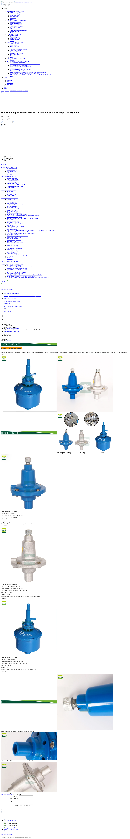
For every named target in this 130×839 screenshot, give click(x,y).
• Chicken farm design (15, 14)
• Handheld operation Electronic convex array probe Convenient (25, 64)
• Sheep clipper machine (15, 50)
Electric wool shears (11, 207)
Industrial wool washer (12, 211)
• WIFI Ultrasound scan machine (17, 62)
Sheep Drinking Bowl (12, 249)
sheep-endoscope (11, 252)
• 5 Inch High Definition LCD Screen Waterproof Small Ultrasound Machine (28, 72)
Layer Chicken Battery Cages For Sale (13, 306)
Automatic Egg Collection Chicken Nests (13, 301)
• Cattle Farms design (15, 15)
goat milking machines (12, 253)
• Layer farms (13, 18)
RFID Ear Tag (10, 256)
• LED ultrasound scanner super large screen (20, 65)
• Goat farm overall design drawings (18, 49)
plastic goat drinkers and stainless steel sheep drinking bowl (21, 233)
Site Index (34, 837)
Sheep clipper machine (12, 206)
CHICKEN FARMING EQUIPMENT (10, 176)
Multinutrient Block (11, 241)
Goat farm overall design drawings (15, 204)
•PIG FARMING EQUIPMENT (14, 34)
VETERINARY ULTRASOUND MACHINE (12, 264)
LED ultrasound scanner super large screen (17, 268)
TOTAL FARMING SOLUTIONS (9, 167)
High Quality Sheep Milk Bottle (14, 248)
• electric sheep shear (15, 46)
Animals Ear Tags (11, 199)
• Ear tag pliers (13, 45)
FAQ (5, 87)
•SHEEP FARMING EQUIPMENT (15, 42)
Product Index (40, 837)
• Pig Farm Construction (15, 12)
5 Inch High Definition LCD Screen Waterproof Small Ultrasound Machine (24, 275)
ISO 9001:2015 (47, 837)
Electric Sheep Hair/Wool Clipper (15, 242)
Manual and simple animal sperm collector (17, 214)
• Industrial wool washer (15, 56)
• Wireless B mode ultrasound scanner (19, 70)
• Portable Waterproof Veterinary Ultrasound (20, 66)
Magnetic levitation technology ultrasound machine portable (21, 276)
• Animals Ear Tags (14, 43)
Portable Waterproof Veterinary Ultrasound (17, 269)
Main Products (4, 164)
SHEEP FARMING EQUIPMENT (9, 198)
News (5, 79)
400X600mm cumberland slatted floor (16, 223)
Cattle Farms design (11, 171)
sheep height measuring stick (13, 250)
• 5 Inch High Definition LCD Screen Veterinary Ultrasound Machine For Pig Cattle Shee (31, 74)
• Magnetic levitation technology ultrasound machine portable (24, 73)
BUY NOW (10, 340)
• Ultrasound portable (15, 68)
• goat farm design (14, 16)
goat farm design (11, 172)
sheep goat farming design (13, 227)
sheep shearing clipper (12, 203)
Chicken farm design (11, 170)
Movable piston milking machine (14, 213)
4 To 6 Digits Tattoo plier (13, 221)
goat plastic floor (11, 225)
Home (5, 8)
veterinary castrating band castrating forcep (17, 255)
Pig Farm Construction (12, 168)
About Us (6, 77)
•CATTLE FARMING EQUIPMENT (16, 58)
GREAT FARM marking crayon (14, 217)
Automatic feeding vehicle (13, 208)
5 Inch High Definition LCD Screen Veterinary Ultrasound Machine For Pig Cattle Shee (28, 277)
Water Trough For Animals (13, 222)
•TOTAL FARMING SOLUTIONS (15, 11)
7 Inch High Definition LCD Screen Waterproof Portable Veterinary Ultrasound (22, 296)
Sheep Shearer (10, 244)
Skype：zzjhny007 (10, 828)
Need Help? (3, 281)
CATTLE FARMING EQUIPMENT (19, 91)
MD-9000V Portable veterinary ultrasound (17, 272)
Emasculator (9, 259)
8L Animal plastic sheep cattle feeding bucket (17, 236)
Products (6, 9)
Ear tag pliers (10, 200)
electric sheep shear (11, 202)
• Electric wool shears (15, 51)
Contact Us (6, 88)
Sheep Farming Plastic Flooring (14, 237)
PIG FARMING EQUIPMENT (8, 190)
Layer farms (9, 174)
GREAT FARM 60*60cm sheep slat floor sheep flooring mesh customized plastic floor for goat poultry (31, 230)
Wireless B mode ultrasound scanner (15, 273)
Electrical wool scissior (12, 234)
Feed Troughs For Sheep (12, 238)
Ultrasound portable (11, 270)
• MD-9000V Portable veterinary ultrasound (20, 69)
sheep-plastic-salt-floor (12, 229)
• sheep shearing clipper (15, 47)
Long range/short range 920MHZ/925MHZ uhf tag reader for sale (22, 218)
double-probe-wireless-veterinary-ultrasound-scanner (19, 232)
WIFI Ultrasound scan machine (14, 265)
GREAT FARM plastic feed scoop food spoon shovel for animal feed (23, 215)
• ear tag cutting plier (14, 54)
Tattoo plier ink (10, 219)
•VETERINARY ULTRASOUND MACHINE (18, 61)
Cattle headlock (7, 311)
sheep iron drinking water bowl (14, 240)
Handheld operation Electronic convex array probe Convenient (21, 266)
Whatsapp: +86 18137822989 (11, 829)
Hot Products (4, 291)
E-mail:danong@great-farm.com (24, 2)
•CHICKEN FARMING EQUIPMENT (16, 20)
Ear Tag (8, 257)
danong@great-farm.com (6, 289)
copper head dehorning (12, 246)
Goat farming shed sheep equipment (15, 226)
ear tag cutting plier (11, 210)
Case (5, 85)
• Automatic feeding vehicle (16, 53)
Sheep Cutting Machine (12, 245)
